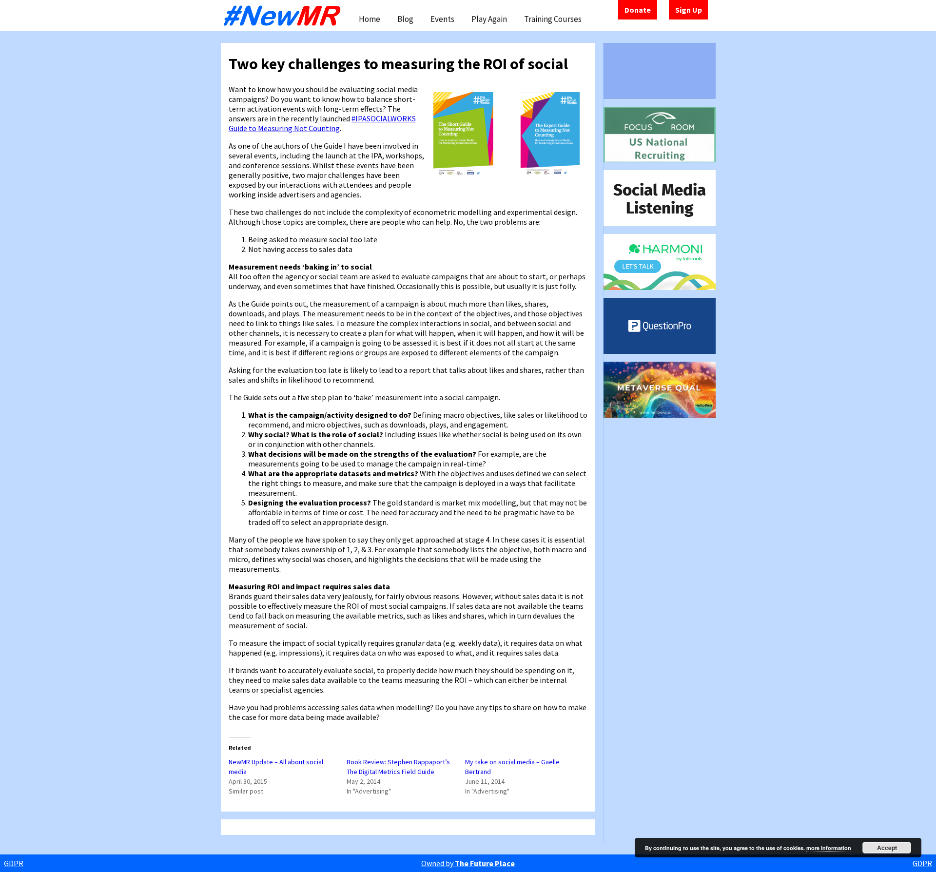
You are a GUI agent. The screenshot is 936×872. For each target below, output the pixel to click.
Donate (637, 10)
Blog (405, 19)
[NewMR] (284, 15)
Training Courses (553, 19)
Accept (887, 847)
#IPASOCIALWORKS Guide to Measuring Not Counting (322, 123)
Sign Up (688, 10)
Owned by (468, 863)
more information (828, 848)
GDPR (13, 863)
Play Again (489, 19)
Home (369, 19)
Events (442, 19)
